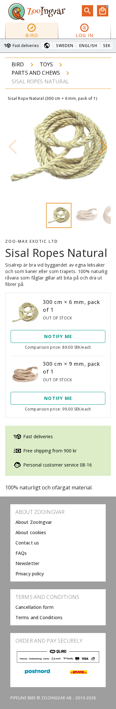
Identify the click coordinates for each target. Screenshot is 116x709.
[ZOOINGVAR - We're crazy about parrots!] (37, 11)
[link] (58, 522)
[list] (58, 542)
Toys (46, 64)
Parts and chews (36, 72)
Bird (18, 64)
